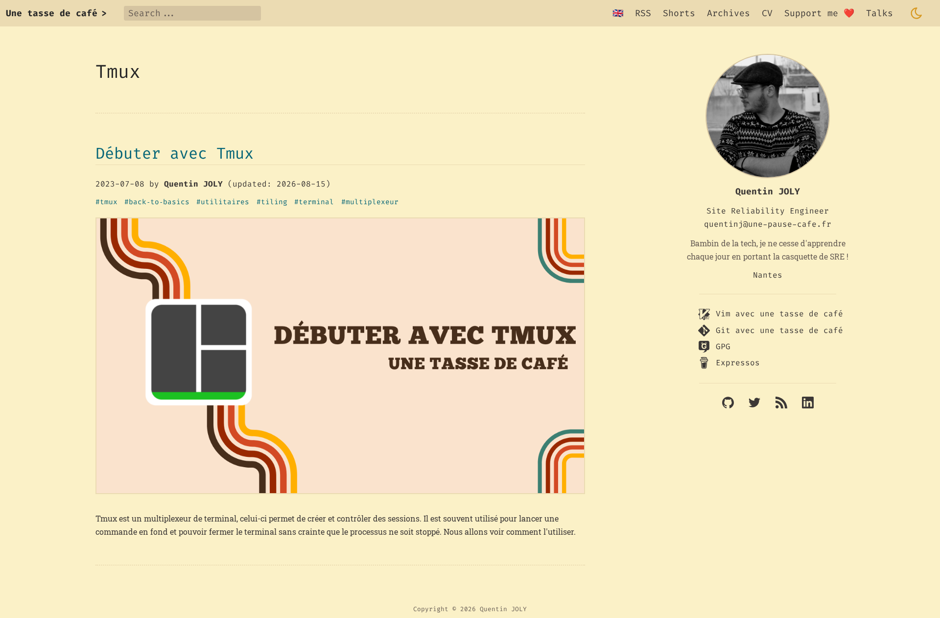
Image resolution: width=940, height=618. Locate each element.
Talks (879, 13)
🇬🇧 (617, 13)
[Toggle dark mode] (916, 13)
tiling (274, 202)
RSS (643, 13)
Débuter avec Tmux (174, 153)
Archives (728, 13)
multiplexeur (372, 202)
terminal (316, 202)
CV (767, 13)
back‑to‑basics (159, 202)
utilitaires (225, 202)
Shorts (679, 13)
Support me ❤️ (819, 13)
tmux (109, 202)
